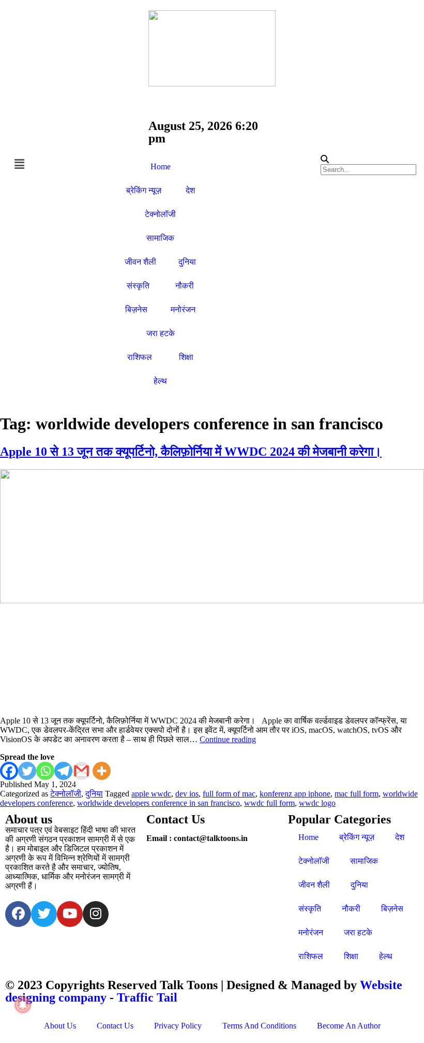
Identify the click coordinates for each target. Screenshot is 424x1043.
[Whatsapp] (45, 771)
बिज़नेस (136, 309)
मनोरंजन (183, 309)
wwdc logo (317, 803)
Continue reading (228, 739)
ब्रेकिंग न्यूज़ (143, 190)
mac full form (356, 793)
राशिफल (139, 357)
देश (190, 190)
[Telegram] (63, 771)
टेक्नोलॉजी (160, 214)
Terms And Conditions (259, 1025)
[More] (101, 771)
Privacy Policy (178, 1025)
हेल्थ (160, 380)
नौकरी (184, 285)
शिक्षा (186, 357)
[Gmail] (81, 771)
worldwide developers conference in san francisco (158, 803)
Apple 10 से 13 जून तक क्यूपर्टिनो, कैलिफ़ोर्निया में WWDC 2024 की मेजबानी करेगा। (191, 451)
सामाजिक (160, 238)
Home (160, 166)
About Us (60, 1025)
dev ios (187, 793)
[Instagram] (96, 914)
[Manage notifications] (22, 1004)
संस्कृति (138, 285)
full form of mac (229, 793)
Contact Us (115, 1025)
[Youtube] (70, 914)
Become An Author (349, 1025)
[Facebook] (9, 771)
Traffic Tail (147, 997)
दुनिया (187, 261)
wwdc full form (269, 803)
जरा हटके (160, 333)
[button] (56, 165)
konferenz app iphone (295, 793)
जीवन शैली (140, 261)
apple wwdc (151, 793)
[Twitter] (27, 771)
